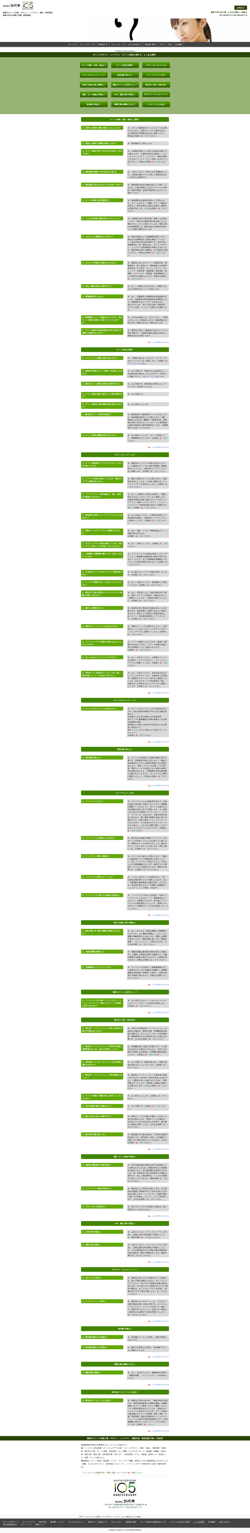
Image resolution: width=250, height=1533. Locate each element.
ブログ (161, 44)
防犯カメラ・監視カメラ (97, 1521)
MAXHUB (42, 1521)
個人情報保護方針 (10, 1524)
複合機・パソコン (57, 1521)
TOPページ (82, 1517)
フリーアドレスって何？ (156, 75)
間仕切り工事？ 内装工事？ (156, 84)
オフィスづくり (29, 1521)
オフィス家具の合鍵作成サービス (153, 1521)
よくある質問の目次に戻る (159, 342)
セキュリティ (116, 1521)
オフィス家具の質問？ (125, 65)
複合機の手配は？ (94, 104)
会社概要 (178, 44)
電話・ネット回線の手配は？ (93, 94)
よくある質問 (199, 1521)
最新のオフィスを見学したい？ (125, 84)
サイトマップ (26, 1524)
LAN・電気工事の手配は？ (125, 94)
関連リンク (39, 1524)
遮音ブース (134, 616)
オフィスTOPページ (11, 1521)
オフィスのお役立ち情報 (180, 1521)
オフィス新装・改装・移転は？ (93, 65)
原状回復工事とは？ (125, 75)
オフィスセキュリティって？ (93, 75)
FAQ (169, 44)
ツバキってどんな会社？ (156, 104)
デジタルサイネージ (76, 1521)
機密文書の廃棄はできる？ (125, 104)
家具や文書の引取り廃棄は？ (93, 84)
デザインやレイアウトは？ (156, 65)
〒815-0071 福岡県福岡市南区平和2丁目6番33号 (124, 1504)
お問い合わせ (151, 376)
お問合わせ (241, 8)
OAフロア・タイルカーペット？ (156, 94)
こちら (149, 1424)
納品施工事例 (150, 44)
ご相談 (146, 135)
